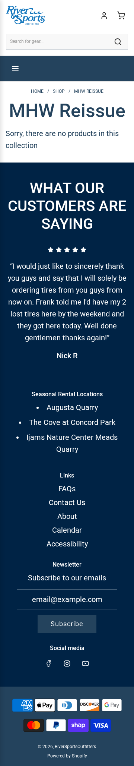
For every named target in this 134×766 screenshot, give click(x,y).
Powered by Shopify (67, 756)
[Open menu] (15, 68)
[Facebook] (49, 663)
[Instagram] (67, 663)
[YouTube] (85, 663)
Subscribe (67, 624)
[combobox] (67, 41)
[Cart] (121, 16)
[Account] (104, 16)
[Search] (118, 42)
